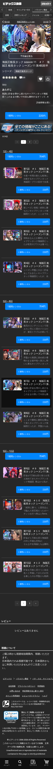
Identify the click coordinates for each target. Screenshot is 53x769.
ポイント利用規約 (13, 696)
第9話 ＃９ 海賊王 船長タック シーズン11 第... (37, 470)
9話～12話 (8, 451)
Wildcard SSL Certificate (11, 721)
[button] (11, 715)
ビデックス (7, 679)
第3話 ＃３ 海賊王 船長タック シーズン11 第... (37, 233)
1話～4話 (8, 151)
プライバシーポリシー (26, 686)
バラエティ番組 (41, 10)
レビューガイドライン (31, 696)
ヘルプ (44, 696)
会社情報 (11, 686)
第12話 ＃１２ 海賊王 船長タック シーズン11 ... (37, 564)
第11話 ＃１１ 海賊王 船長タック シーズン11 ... (37, 533)
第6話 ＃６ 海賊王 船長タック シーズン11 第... (37, 352)
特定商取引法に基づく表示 (33, 691)
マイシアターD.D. (23, 10)
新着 (7, 15)
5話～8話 (8, 301)
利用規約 (41, 686)
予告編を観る (26, 56)
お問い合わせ (15, 691)
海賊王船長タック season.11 (26, 22)
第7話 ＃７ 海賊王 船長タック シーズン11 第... (37, 383)
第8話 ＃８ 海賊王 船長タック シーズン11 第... (37, 415)
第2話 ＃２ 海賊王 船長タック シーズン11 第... (37, 202)
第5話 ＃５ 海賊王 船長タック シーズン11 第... (37, 320)
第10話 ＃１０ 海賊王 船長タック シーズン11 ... (37, 502)
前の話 (7, 22)
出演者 (47, 15)
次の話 (46, 22)
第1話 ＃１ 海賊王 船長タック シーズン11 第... (37, 170)
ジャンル (35, 15)
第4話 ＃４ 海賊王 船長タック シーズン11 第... (37, 265)
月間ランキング (20, 15)
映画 (10, 10)
